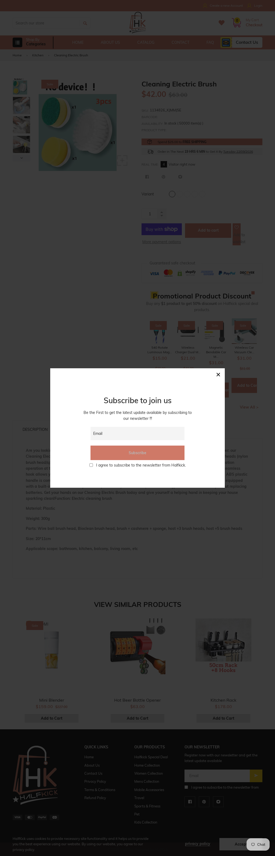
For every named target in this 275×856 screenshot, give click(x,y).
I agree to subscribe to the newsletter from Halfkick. (141, 465)
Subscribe (137, 452)
